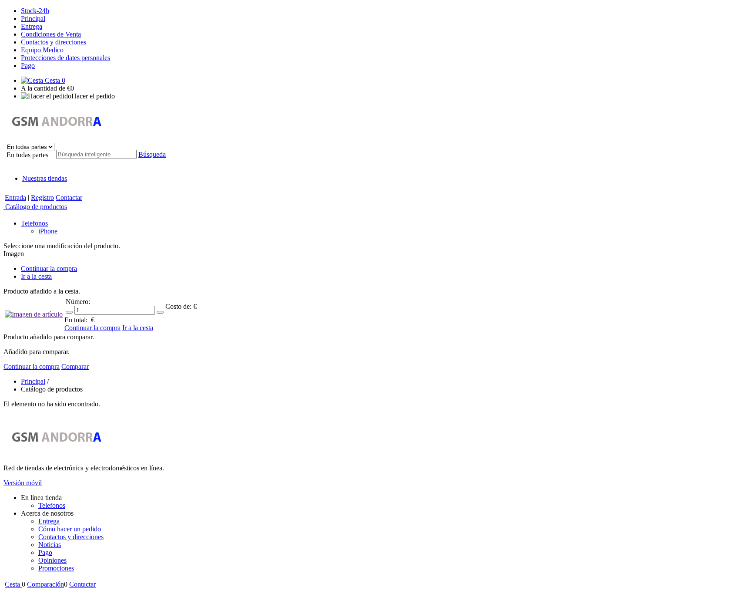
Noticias (49, 544)
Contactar (69, 197)
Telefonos (51, 505)
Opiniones (52, 560)
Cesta (54, 80)
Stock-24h (35, 10)
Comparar (75, 366)
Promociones (56, 568)
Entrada (15, 197)
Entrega (31, 26)
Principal (33, 18)
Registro (42, 197)
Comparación (45, 584)
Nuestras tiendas (44, 178)
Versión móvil (22, 482)
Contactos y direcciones (53, 42)
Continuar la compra (49, 268)
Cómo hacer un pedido (69, 529)
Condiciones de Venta (51, 34)
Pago (28, 65)
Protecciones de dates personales (65, 57)
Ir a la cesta (36, 276)
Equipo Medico (42, 50)
